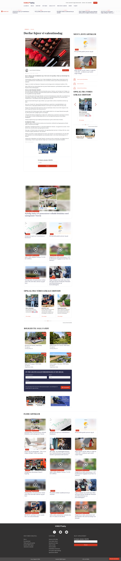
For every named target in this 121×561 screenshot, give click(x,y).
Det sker (44, 5)
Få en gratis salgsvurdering (55, 550)
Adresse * (27, 380)
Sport (70, 5)
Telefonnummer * (29, 375)
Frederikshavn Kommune (54, 548)
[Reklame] (47, 149)
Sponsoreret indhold (53, 552)
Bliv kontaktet (65, 387)
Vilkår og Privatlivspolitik (29, 543)
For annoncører (27, 541)
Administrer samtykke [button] (28, 546)
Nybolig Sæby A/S (29, 348)
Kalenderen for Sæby (53, 543)
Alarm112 (26, 5)
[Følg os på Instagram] (60, 532)
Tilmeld (95, 2)
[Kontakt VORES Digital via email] (66, 532)
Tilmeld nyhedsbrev (114, 558)
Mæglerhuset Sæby (29, 367)
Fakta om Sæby (52, 545)
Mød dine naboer (62, 5)
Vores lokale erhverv (53, 541)
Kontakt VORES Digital (29, 545)
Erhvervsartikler (52, 546)
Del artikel (65, 70)
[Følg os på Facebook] (54, 532)
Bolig (32, 5)
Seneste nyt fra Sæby (53, 539)
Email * (50, 375)
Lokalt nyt (52, 5)
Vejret (75, 5)
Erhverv (38, 5)
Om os (25, 539)
